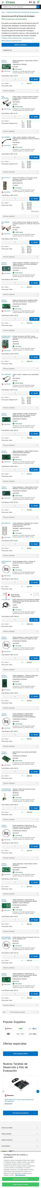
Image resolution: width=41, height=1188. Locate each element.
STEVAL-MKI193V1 (4, 752)
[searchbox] (19, 6)
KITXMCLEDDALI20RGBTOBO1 (6, 337)
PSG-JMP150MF (6, 374)
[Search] (37, 6)
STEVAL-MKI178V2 (4, 451)
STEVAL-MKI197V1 (4, 864)
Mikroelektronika (7, 41)
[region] (20, 1170)
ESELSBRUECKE (6, 523)
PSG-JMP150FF (6, 137)
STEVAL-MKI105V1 (4, 414)
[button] (3, 2)
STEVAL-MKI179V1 (4, 263)
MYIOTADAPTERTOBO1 (6, 562)
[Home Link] (13, 2)
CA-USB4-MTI (6, 599)
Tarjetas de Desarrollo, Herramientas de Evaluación (23, 12)
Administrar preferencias (20, 1179)
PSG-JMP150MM (5, 97)
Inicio (3, 12)
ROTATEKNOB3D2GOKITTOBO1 (6, 938)
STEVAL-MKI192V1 (4, 826)
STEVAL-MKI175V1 (4, 714)
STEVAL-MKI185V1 (4, 900)
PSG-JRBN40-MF (6, 222)
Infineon (4, 38)
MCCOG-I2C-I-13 (6, 178)
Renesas (18, 41)
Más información (20, 1175)
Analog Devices (28, 38)
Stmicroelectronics (15, 38)
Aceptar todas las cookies (20, 1184)
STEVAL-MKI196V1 (4, 301)
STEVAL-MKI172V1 (4, 61)
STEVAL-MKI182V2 (4, 676)
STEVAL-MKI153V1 (4, 637)
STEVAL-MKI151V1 (4, 487)
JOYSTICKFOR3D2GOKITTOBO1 (6, 789)
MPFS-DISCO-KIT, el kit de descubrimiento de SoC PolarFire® (19, 1100)
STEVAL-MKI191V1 (4, 974)
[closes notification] (31, 594)
